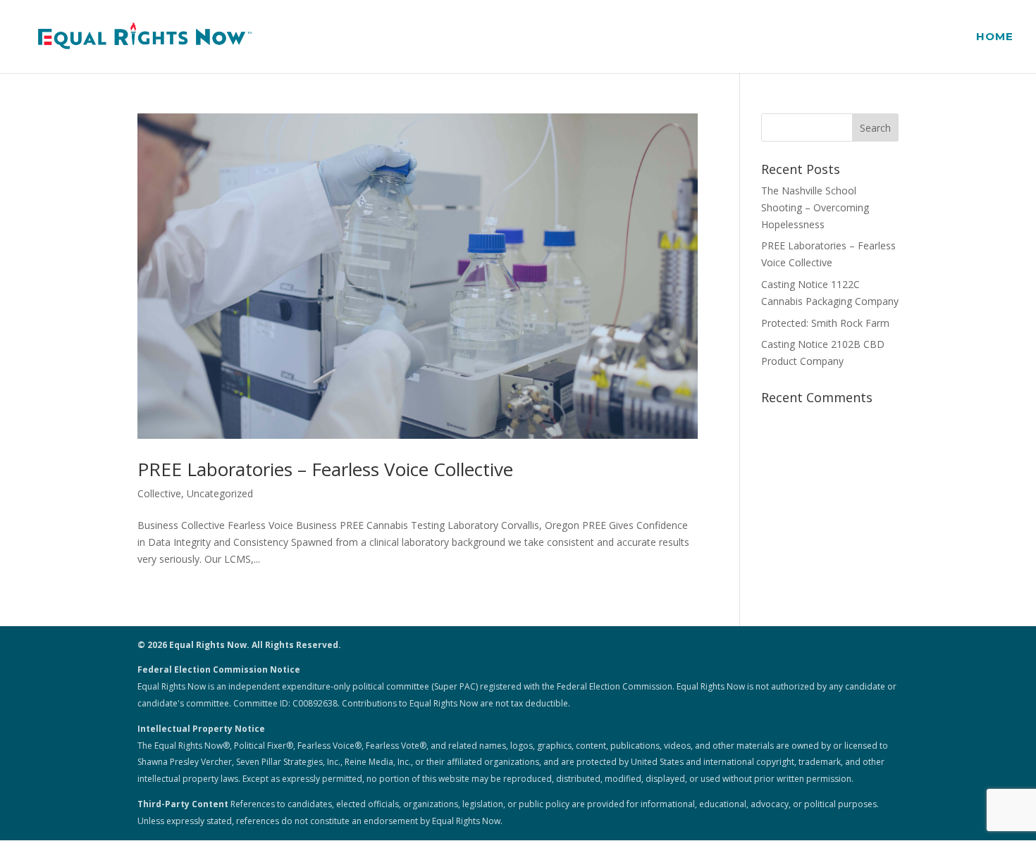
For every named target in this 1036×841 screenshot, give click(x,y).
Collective (159, 493)
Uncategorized (220, 493)
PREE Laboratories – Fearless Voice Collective (325, 469)
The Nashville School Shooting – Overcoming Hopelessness (815, 207)
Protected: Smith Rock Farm (825, 323)
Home (994, 37)
